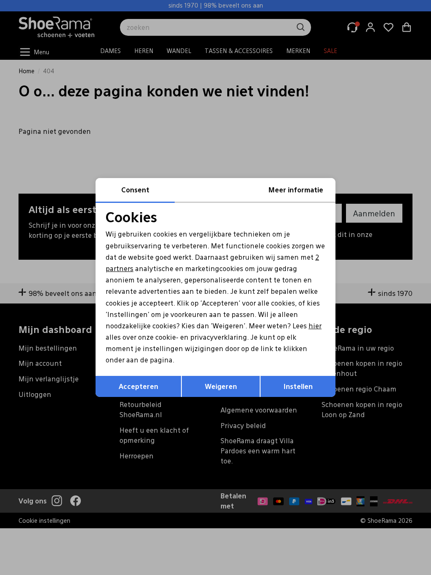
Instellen (298, 386)
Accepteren (138, 386)
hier (315, 325)
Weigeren (221, 386)
